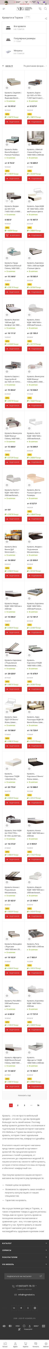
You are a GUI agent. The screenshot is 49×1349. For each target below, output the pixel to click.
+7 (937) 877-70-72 (25, 1286)
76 (38, 1105)
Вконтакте (14, 1308)
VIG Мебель (8, 1264)
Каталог (7, 1243)
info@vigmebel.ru (26, 1294)
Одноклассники (28, 1308)
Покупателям (9, 1257)
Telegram (21, 1308)
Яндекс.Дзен (35, 1308)
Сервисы (6, 1250)
